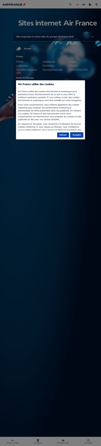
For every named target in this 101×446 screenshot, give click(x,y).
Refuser (63, 135)
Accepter (76, 135)
